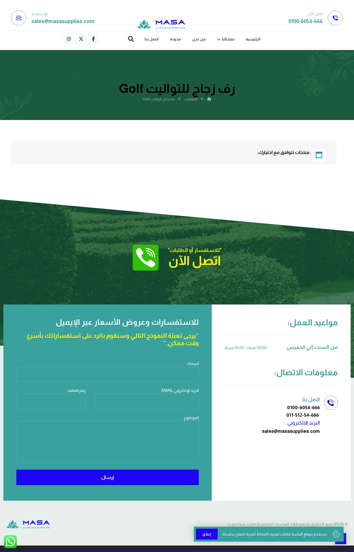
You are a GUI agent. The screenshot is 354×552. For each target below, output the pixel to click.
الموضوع (191, 417)
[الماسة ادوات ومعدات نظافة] (161, 24)
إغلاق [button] (206, 534)
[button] (93, 39)
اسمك (193, 363)
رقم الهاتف (76, 390)
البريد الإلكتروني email (180, 390)
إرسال (107, 477)
